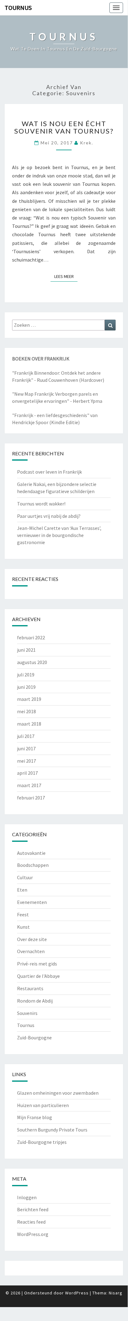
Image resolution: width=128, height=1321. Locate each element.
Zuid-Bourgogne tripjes (42, 1142)
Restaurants (30, 988)
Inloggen (27, 1197)
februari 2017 (31, 798)
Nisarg (115, 1293)
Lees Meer (65, 276)
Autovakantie (31, 853)
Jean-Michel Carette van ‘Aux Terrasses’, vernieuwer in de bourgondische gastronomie (59, 535)
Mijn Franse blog (34, 1117)
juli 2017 (25, 736)
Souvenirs (27, 1013)
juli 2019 (25, 674)
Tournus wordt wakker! (41, 504)
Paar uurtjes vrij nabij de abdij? (49, 516)
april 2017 (27, 773)
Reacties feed (31, 1222)
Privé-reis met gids (37, 964)
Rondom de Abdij (35, 1001)
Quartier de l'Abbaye (38, 976)
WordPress (77, 1293)
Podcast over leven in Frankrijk (49, 472)
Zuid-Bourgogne (34, 1037)
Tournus (25, 1025)
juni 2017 (26, 748)
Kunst (23, 927)
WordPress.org (32, 1234)
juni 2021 (26, 650)
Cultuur (25, 877)
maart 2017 (29, 785)
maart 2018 (29, 724)
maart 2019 (29, 699)
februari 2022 (31, 637)
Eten (22, 890)
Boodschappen (33, 865)
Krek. (86, 142)
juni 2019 (26, 687)
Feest (23, 914)
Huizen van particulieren (43, 1105)
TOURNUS (18, 7)
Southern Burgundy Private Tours (52, 1130)
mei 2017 (26, 761)
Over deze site (32, 939)
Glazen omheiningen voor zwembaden (58, 1093)
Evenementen (32, 902)
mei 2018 (26, 711)
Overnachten (31, 951)
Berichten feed (32, 1209)
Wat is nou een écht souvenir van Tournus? (64, 127)
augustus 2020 (32, 662)
